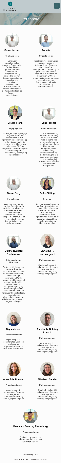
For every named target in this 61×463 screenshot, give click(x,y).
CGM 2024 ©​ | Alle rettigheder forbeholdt (30, 459)
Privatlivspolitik (30, 455)
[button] (57, 6)
